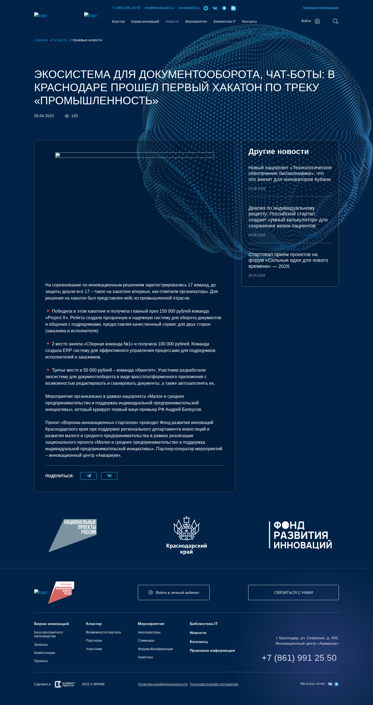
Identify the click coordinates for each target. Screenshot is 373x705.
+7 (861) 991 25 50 (126, 8)
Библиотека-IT (225, 21)
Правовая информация (321, 8)
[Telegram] (88, 476)
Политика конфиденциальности (163, 684)
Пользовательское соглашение (214, 684)
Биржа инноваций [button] (145, 21)
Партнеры (94, 640)
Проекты (41, 661)
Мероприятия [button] (196, 21)
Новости (172, 21)
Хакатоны (145, 657)
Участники (94, 649)
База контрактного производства (48, 634)
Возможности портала (103, 632)
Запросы (41, 645)
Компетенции (44, 653)
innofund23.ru (189, 8)
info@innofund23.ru (159, 8)
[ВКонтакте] (109, 476)
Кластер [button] (118, 21)
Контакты (249, 21)
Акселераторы (149, 632)
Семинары (146, 640)
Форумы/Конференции (155, 649)
